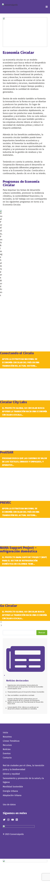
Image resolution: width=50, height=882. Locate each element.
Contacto (7, 757)
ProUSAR (7, 452)
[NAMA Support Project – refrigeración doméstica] (25, 532)
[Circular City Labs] (25, 384)
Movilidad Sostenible (13, 786)
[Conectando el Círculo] (25, 324)
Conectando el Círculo (17, 353)
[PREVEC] (25, 484)
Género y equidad (11, 774)
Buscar (41, 632)
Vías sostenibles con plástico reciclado (21, 695)
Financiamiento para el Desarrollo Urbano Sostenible (26, 692)
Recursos (7, 745)
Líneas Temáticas (11, 741)
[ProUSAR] (25, 434)
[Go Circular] (25, 585)
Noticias (7, 749)
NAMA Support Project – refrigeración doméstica (18, 549)
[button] (25, 622)
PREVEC (5, 502)
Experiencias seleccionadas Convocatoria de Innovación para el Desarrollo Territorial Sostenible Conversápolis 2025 (25, 686)
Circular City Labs (13, 402)
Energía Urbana (10, 791)
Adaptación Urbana (13, 795)
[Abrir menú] (46, 6)
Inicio (5, 732)
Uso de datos (9, 804)
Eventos (7, 753)
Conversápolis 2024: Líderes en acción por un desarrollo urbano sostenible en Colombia (23, 708)
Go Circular (8, 606)
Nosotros (7, 736)
